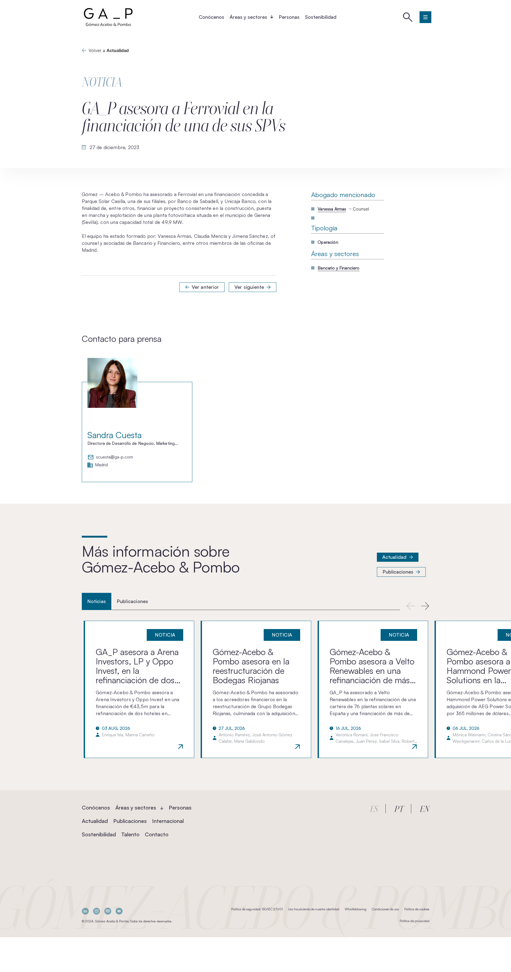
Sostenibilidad (320, 17)
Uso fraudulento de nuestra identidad (313, 909)
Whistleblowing (355, 909)
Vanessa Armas (332, 209)
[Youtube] (119, 911)
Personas (289, 17)
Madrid (101, 465)
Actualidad (394, 557)
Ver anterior (205, 287)
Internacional (168, 821)
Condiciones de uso (385, 909)
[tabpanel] (255, 689)
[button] (425, 606)
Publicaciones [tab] (132, 601)
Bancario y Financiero (338, 268)
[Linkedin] (85, 911)
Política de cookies (416, 909)
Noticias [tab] (96, 601)
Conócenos (211, 17)
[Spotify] (107, 911)
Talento (130, 834)
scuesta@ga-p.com (114, 457)
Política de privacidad (414, 921)
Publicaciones (398, 572)
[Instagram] (96, 911)
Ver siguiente (249, 287)
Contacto (156, 834)
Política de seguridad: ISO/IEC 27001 (257, 909)
